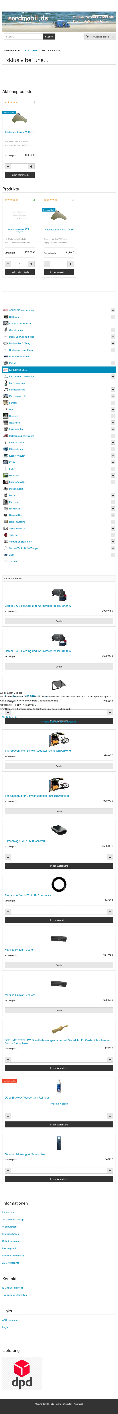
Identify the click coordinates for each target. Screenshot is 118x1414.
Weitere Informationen (52, 721)
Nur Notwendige (10, 717)
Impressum (71, 721)
